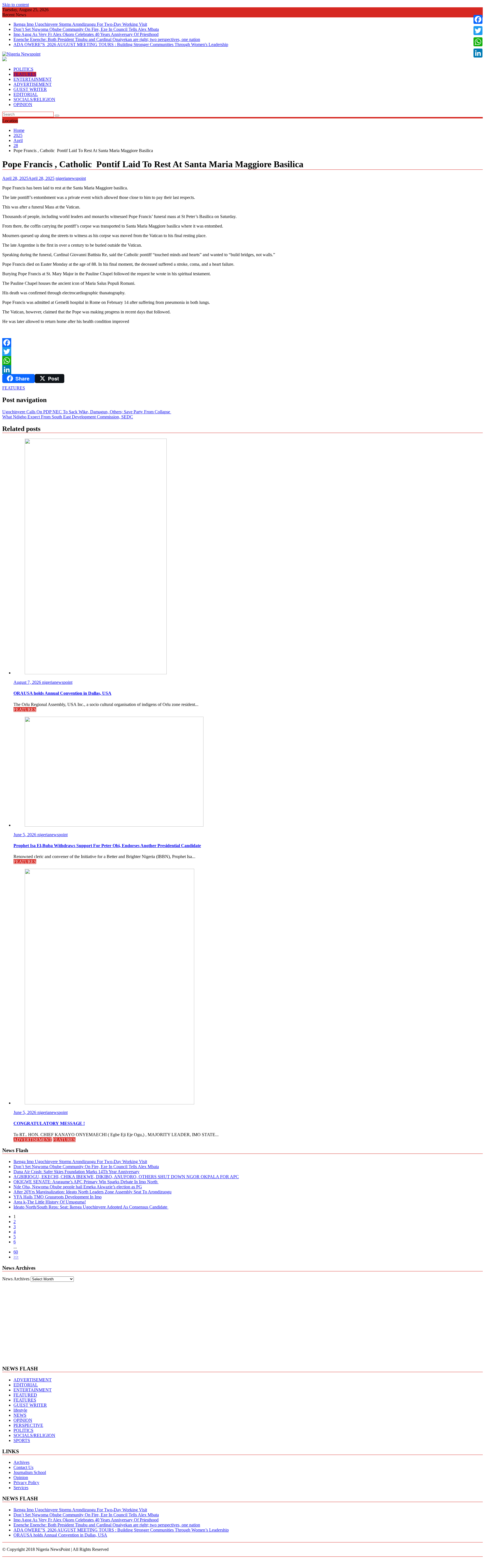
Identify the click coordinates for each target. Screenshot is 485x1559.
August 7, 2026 (27, 682)
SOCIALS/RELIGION (34, 99)
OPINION (22, 104)
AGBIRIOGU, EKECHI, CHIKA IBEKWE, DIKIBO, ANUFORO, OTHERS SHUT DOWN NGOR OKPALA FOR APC (126, 1176)
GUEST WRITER (30, 89)
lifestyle (20, 1410)
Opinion (20, 1477)
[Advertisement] (242, 1321)
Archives (21, 1462)
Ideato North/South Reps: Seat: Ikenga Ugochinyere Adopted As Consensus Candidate (90, 1207)
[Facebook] (242, 342)
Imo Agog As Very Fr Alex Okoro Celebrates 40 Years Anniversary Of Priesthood (86, 34)
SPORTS (21, 1440)
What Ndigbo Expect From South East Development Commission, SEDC (67, 416)
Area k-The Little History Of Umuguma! (49, 1202)
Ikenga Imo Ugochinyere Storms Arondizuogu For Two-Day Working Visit (80, 24)
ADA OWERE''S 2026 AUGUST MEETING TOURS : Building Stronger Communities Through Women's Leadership (120, 44)
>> (16, 1257)
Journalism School (29, 1472)
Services (20, 1487)
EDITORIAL (25, 94)
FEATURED (25, 1395)
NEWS (19, 1415)
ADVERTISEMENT (32, 84)
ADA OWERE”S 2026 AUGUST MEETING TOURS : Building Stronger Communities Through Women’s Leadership (121, 1530)
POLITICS (23, 69)
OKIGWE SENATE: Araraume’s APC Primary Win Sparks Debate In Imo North (86, 1181)
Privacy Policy (26, 1482)
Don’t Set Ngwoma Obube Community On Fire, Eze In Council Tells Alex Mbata (86, 29)
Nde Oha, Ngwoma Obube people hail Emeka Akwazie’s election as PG (77, 1186)
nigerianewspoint (71, 178)
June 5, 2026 (25, 834)
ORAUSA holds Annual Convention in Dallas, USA (60, 1535)
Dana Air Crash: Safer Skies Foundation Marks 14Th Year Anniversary (76, 1171)
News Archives (15, 1278)
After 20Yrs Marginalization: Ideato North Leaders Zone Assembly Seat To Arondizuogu (92, 1191)
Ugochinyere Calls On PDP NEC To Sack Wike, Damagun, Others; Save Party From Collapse (86, 411)
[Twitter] (242, 351)
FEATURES (24, 74)
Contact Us (23, 1467)
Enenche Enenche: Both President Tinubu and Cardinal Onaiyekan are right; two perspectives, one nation (106, 39)
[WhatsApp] (242, 360)
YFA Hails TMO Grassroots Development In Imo (57, 1197)
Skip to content (15, 4)
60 (15, 1252)
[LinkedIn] (242, 369)
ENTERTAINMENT (32, 79)
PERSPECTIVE (28, 1425)
